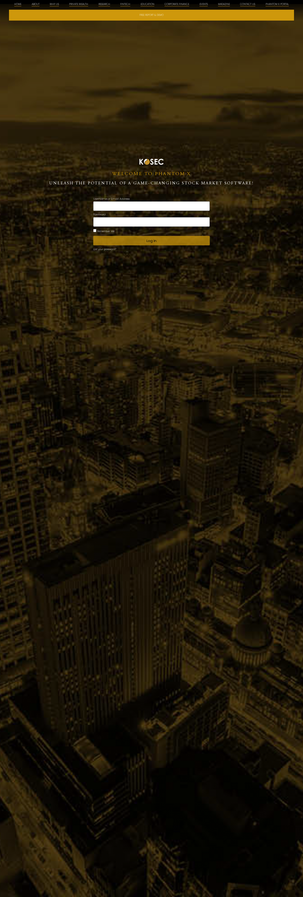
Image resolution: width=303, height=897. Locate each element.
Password (99, 214)
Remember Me (105, 231)
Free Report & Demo (151, 15)
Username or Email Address (111, 199)
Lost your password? (104, 249)
